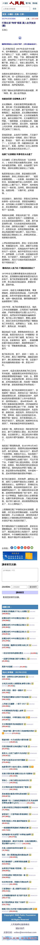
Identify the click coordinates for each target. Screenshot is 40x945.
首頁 (4, 14)
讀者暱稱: (6, 587)
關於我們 (20, 928)
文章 (22, 14)
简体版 (34, 3)
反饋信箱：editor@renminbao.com (20, 932)
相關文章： (7, 607)
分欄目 (10, 14)
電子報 (28, 3)
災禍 (17, 14)
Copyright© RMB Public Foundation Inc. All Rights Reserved (20, 917)
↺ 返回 (5, 3)
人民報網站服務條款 (20, 924)
